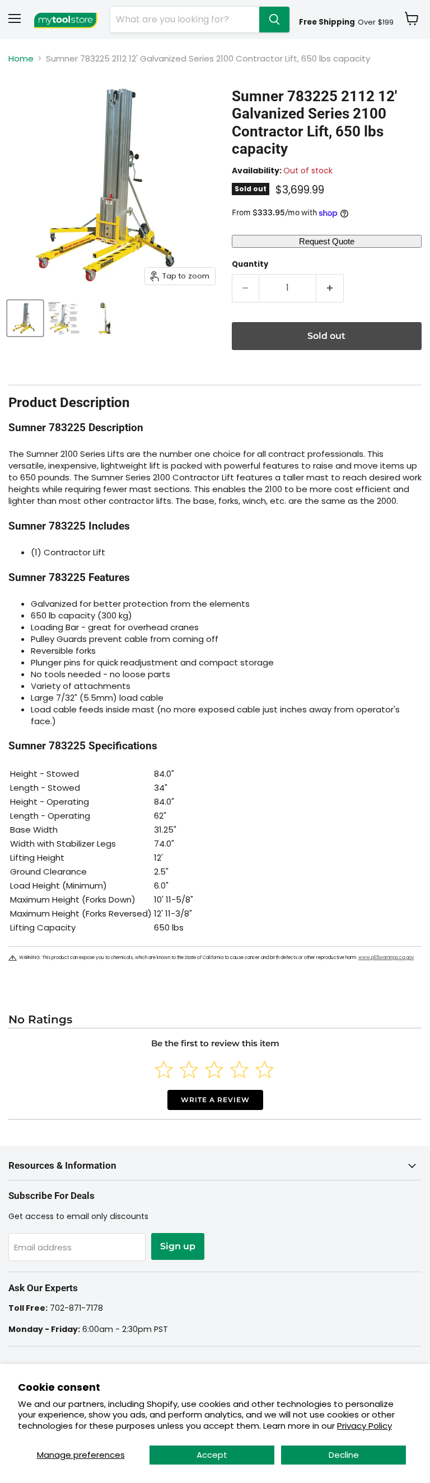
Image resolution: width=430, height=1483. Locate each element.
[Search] (274, 19)
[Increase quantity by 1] (330, 288)
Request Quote (326, 241)
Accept (212, 1455)
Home (21, 58)
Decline (344, 1455)
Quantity (250, 264)
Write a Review (215, 1099)
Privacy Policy (364, 1426)
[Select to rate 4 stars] (239, 1069)
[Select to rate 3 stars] (214, 1069)
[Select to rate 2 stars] (188, 1069)
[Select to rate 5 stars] (264, 1069)
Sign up (177, 1246)
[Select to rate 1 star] (163, 1069)
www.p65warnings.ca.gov (386, 958)
